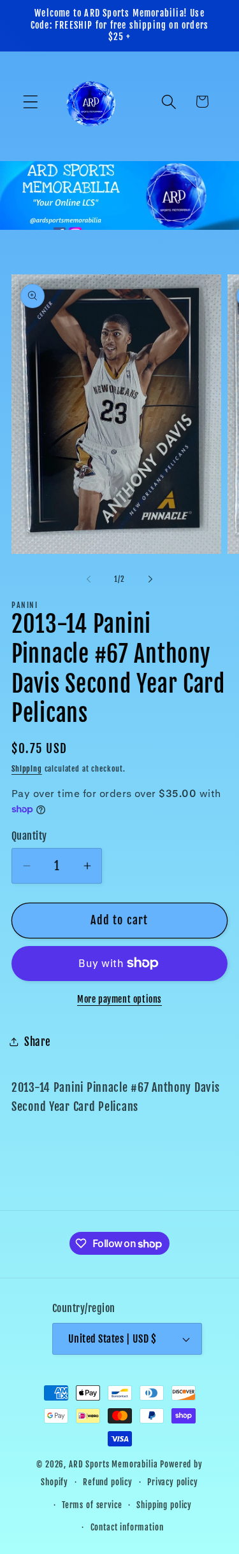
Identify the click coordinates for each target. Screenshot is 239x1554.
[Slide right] (150, 579)
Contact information (127, 1527)
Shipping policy (164, 1505)
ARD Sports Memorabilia (113, 1464)
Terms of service (92, 1505)
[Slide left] (89, 579)
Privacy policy (172, 1482)
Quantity (29, 836)
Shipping (26, 768)
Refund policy (108, 1482)
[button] (31, 101)
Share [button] (37, 1042)
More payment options (119, 999)
